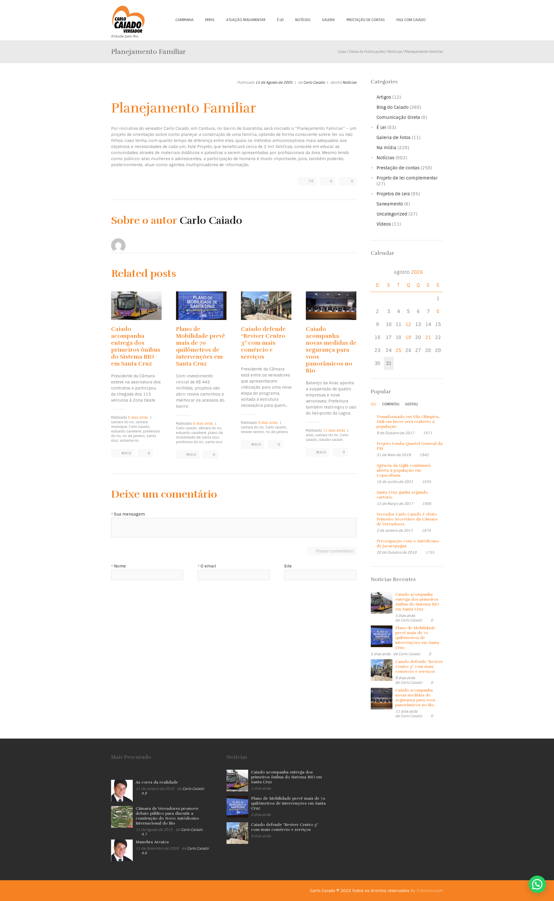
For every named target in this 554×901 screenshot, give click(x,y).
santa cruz (213, 442)
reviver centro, (253, 432)
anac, (310, 435)
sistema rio (129, 440)
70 (311, 181)
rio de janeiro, (134, 436)
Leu (373, 404)
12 (408, 324)
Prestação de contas (366, 20)
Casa (342, 51)
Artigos (384, 97)
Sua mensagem (129, 514)
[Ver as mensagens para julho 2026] (377, 272)
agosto (408, 272)
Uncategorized (392, 214)
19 (408, 337)
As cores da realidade (157, 782)
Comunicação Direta (398, 117)
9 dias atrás (268, 422)
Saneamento (390, 204)
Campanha (184, 20)
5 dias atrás (138, 417)
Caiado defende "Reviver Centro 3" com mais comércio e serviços (419, 666)
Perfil (210, 20)
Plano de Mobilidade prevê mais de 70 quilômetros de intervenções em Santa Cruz (200, 346)
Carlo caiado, (139, 426)
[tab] (373, 406)
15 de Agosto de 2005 (274, 82)
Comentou (390, 404)
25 (398, 350)
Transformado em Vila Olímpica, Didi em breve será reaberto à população (408, 421)
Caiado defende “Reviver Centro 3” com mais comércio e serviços (263, 342)
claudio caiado (331, 439)
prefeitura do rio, (190, 442)
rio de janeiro (277, 432)
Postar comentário (334, 551)
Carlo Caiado (314, 82)
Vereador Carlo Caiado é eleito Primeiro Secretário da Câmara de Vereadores (407, 519)
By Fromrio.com (427, 890)
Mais (126, 453)
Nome (120, 566)
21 (428, 337)
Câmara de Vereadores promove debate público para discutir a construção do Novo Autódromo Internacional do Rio (167, 816)
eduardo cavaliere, (126, 431)
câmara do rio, (210, 428)
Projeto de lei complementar (407, 178)
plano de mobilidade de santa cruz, (199, 435)
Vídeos (384, 224)
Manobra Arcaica (152, 842)
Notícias (302, 20)
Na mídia (386, 148)
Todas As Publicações (367, 51)
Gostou (411, 404)
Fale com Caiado (411, 20)
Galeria (328, 20)
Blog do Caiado (393, 107)
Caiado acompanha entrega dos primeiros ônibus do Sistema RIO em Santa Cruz (135, 346)
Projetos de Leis (393, 194)
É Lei (280, 20)
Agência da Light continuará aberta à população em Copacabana (404, 470)
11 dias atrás (334, 430)
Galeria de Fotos (394, 138)
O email (208, 566)
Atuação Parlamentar (245, 20)
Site (288, 566)
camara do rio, (123, 422)
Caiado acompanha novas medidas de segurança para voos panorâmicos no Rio (331, 349)
